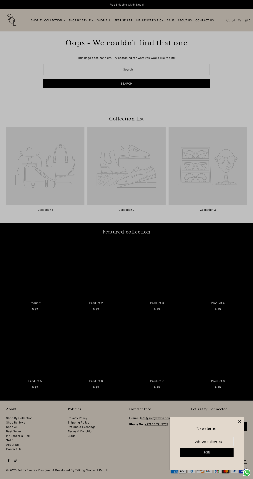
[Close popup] (239, 421)
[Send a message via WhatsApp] (246, 472)
